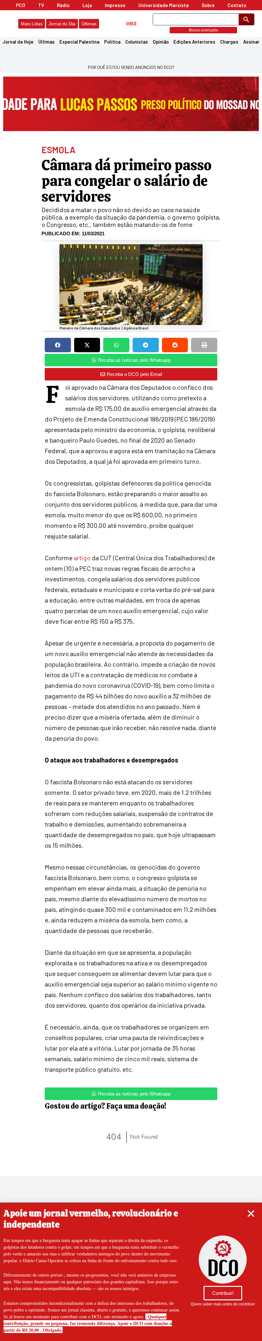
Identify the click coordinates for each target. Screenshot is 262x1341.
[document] (131, 670)
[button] (251, 1213)
